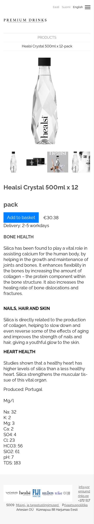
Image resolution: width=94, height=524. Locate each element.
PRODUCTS (47, 37)
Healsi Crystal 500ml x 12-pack (47, 46)
